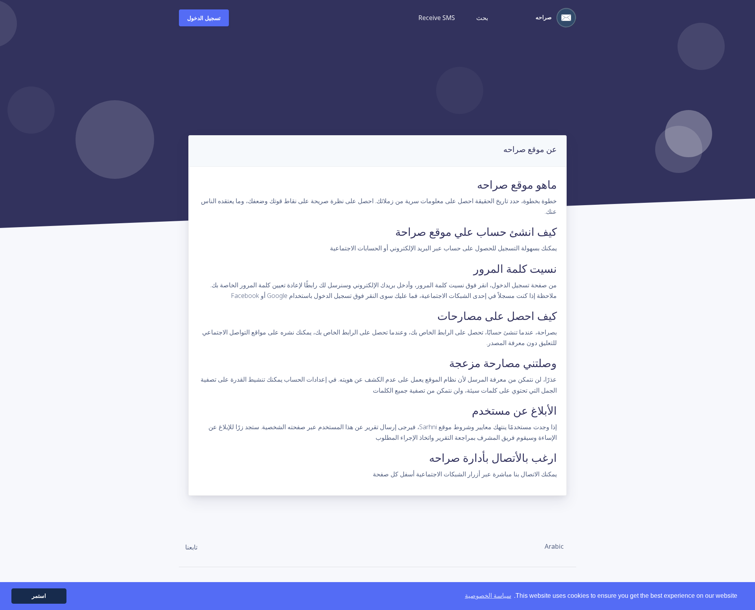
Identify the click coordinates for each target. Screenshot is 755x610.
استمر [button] (39, 596)
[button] (558, 546)
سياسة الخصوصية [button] (488, 595)
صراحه (544, 17)
